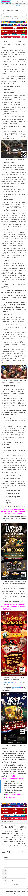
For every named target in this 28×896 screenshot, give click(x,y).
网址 (4, 878)
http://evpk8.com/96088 (7, 778)
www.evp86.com (13, 41)
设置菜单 (18, 5)
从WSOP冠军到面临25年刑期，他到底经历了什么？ (7, 833)
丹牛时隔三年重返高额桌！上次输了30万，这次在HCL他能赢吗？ (20, 845)
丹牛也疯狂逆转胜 (16, 688)
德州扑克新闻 (10, 821)
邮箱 (5, 874)
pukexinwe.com (8, 783)
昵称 (5, 871)
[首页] (26, 886)
